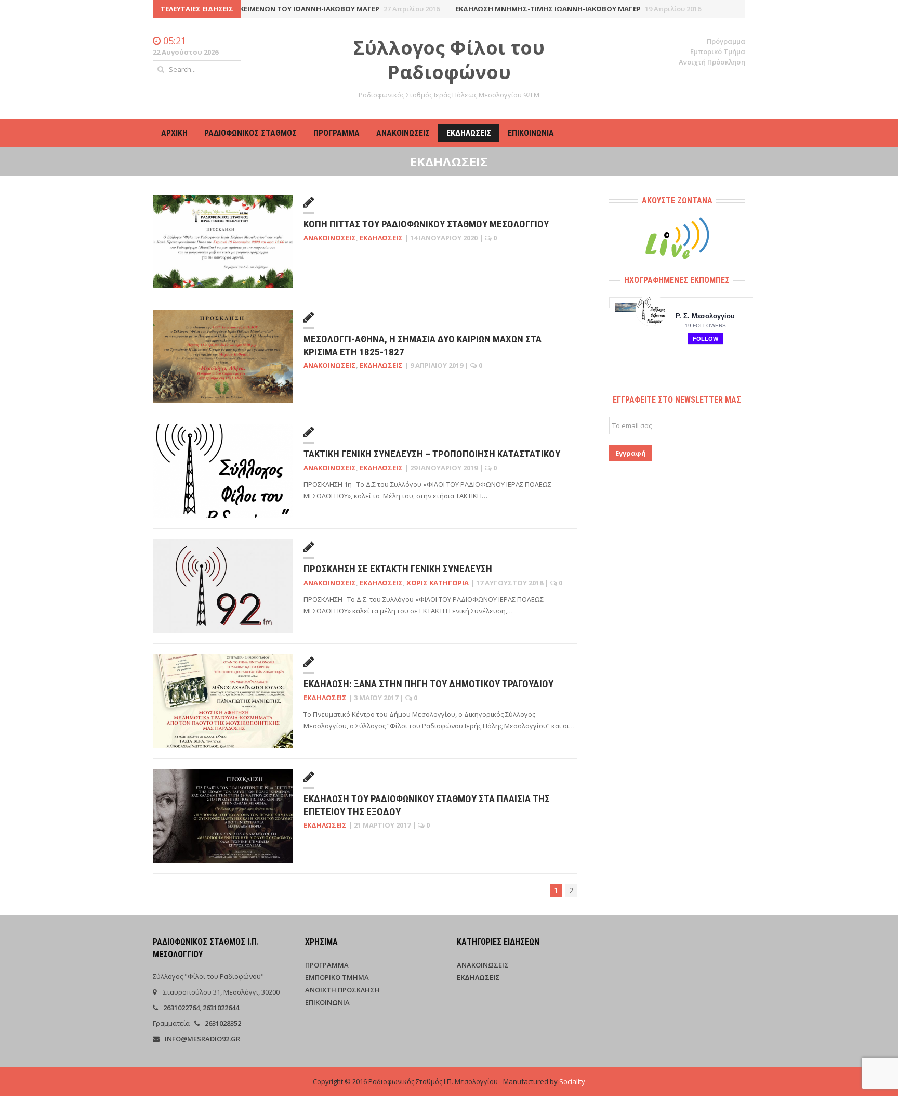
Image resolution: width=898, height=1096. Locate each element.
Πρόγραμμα (726, 41)
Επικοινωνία (531, 133)
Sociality (572, 1081)
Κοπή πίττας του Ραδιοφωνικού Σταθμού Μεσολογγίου (426, 224)
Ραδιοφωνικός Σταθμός (250, 133)
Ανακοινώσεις (403, 133)
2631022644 (221, 1007)
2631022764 (181, 1007)
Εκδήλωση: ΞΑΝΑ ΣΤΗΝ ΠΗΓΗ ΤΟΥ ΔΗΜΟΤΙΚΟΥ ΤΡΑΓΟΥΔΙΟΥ (428, 684)
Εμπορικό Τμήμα (717, 51)
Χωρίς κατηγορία (437, 582)
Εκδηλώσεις (468, 133)
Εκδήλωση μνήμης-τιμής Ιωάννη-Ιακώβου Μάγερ (556, 9)
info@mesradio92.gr (202, 1038)
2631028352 (223, 1023)
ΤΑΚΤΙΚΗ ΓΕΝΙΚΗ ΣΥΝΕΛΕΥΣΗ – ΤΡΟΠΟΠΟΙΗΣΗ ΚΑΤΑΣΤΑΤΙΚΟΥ (431, 454)
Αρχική (174, 133)
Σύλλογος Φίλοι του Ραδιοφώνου (449, 60)
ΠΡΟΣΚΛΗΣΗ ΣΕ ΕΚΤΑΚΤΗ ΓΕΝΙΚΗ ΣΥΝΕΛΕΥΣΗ (397, 569)
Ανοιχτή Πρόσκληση (712, 62)
